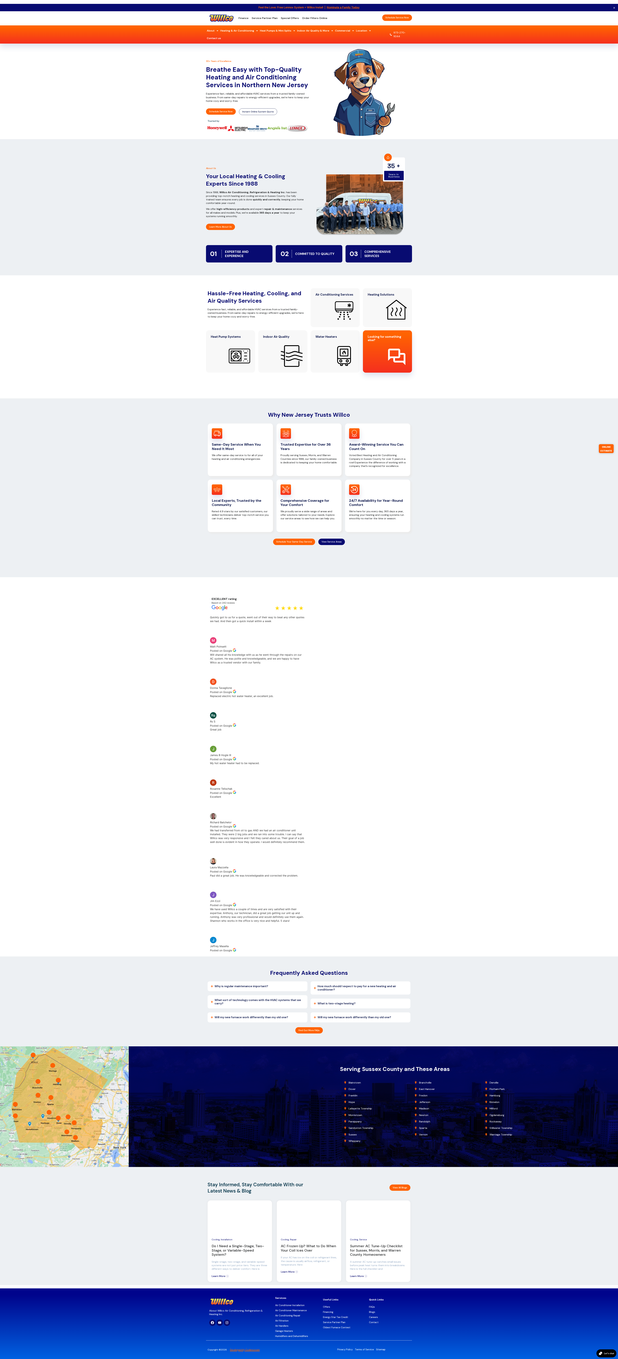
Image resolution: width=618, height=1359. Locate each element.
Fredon (423, 1095)
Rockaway (496, 1121)
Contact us (214, 38)
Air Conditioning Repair (287, 1315)
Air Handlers (281, 1325)
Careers (373, 1317)
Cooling (216, 1239)
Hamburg (495, 1095)
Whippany (355, 1141)
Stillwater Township (501, 1128)
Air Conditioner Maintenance (291, 1310)
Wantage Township (501, 1134)
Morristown (355, 1115)
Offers (326, 1306)
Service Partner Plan (265, 18)
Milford (494, 1108)
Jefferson (424, 1102)
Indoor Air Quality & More (313, 30)
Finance (243, 18)
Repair (293, 1239)
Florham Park (497, 1089)
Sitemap (380, 1349)
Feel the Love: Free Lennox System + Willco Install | (309, 7)
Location (361, 30)
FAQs (372, 1306)
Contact (374, 1322)
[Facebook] (212, 1322)
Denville (494, 1082)
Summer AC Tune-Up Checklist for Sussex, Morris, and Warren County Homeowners (376, 1250)
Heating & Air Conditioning (237, 30)
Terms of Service (364, 1349)
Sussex (353, 1134)
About (211, 30)
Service (363, 1239)
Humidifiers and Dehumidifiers (291, 1336)
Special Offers (290, 18)
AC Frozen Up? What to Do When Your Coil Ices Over (308, 1248)
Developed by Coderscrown (245, 1349)
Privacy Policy (345, 1349)
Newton (423, 1115)
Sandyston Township (361, 1128)
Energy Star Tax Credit (335, 1317)
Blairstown (355, 1082)
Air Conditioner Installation (289, 1305)
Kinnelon (494, 1102)
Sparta (423, 1128)
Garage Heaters (284, 1331)
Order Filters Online (314, 18)
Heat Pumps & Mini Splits (275, 30)
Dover (352, 1089)
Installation (226, 1239)
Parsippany (355, 1121)
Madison (424, 1108)
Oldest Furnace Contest (336, 1327)
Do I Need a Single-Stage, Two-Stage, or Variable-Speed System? (238, 1250)
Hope (352, 1102)
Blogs (372, 1312)
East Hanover (427, 1089)
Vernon (423, 1134)
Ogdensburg (497, 1115)
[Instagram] (227, 1322)
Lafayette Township (360, 1108)
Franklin (353, 1095)
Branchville (425, 1082)
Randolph (424, 1121)
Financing (328, 1312)
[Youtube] (219, 1322)
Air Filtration (282, 1320)
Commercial (342, 30)
